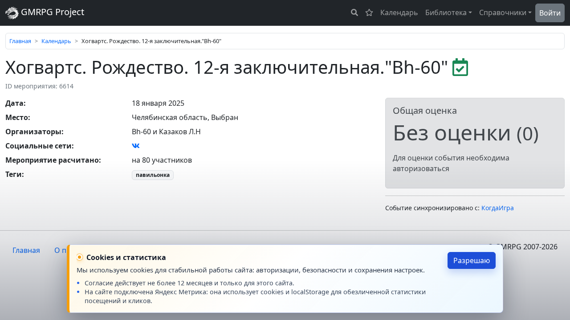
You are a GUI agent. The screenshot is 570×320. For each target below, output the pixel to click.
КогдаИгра (497, 208)
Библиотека (446, 12)
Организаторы (33, 131)
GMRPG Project (51, 12)
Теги (13, 174)
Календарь (399, 12)
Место (16, 117)
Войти (550, 13)
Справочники (502, 12)
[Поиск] (354, 12)
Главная (20, 41)
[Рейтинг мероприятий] (369, 12)
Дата (14, 103)
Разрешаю (471, 260)
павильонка (153, 175)
